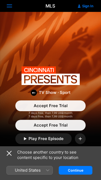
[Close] (9, 153)
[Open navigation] (13, 6)
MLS (50, 6)
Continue (75, 170)
